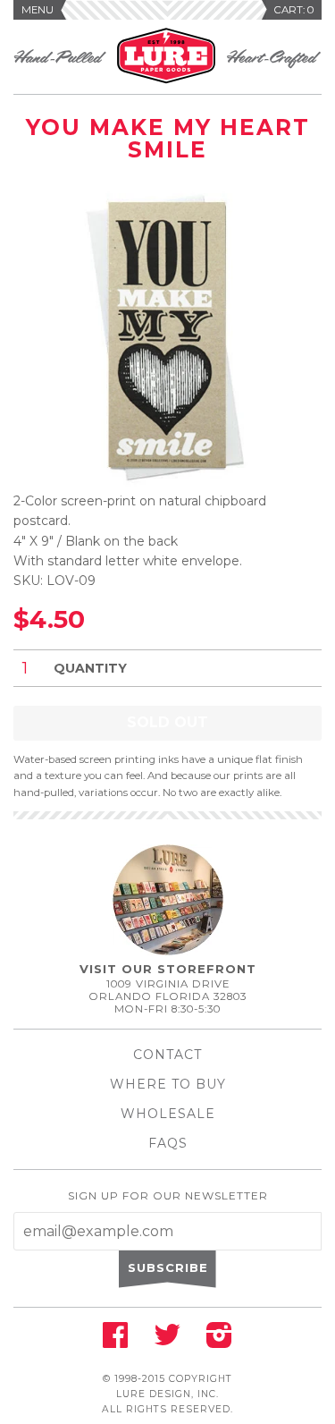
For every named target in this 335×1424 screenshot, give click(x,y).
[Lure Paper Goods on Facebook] (115, 1341)
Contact (167, 1055)
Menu (37, 10)
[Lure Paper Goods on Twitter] (167, 1341)
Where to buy (168, 1084)
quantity (90, 668)
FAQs (168, 1143)
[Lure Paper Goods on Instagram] (219, 1341)
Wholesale (168, 1114)
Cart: (294, 10)
